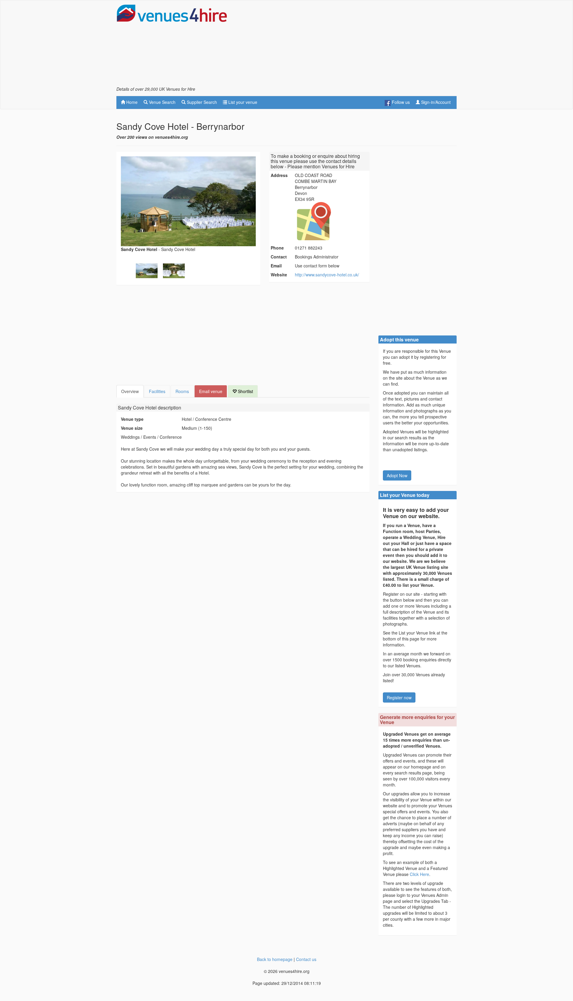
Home (131, 102)
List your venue (242, 102)
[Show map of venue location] (331, 221)
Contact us (306, 959)
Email (276, 266)
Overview (130, 391)
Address (279, 175)
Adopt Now (397, 475)
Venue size (132, 428)
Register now (399, 697)
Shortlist (245, 391)
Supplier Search (201, 102)
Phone (277, 248)
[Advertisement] (348, 45)
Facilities (157, 391)
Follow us (400, 102)
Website (279, 275)
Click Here (419, 874)
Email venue (210, 391)
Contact (279, 257)
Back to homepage (274, 959)
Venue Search (161, 102)
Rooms (182, 391)
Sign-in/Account (435, 102)
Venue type (132, 419)
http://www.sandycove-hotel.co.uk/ (327, 275)
